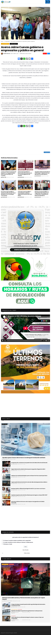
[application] (25, 328)
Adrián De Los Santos (7, 600)
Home (2, 41)
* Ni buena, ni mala (7, 544)
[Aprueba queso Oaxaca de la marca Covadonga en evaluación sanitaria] (25, 439)
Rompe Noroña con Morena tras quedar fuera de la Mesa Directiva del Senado (29, 462)
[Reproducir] (2, 340)
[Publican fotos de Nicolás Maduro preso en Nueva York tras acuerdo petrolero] (6, 477)
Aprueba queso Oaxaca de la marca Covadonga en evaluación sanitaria (23, 457)
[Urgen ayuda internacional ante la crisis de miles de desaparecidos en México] (6, 483)
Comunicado (21, 177)
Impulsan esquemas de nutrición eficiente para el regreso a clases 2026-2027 (29, 495)
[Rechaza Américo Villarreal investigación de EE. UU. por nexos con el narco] (6, 490)
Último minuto (14, 43)
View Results (25, 550)
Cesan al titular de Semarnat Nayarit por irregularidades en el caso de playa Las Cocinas (8, 173)
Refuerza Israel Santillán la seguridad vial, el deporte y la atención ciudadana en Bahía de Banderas (42, 193)
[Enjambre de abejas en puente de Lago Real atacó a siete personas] (6, 612)
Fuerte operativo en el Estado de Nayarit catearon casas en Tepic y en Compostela (27, 618)
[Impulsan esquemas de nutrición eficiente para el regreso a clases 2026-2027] (6, 496)
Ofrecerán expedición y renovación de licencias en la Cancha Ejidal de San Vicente (25, 173)
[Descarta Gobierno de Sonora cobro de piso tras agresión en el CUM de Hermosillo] (6, 502)
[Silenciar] (46, 340)
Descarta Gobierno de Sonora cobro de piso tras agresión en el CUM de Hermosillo (27, 502)
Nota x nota (4, 424)
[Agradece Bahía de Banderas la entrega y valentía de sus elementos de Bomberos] (42, 165)
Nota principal (5, 564)
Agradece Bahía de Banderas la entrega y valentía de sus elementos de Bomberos (42, 173)
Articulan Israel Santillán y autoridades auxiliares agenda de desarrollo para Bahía (25, 193)
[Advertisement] (25, 139)
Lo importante (7, 41)
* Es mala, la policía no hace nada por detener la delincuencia (18, 542)
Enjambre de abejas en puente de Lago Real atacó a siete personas (26, 610)
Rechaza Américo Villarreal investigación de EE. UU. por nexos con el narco (28, 488)
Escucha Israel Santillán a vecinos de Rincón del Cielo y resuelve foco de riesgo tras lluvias (8, 193)
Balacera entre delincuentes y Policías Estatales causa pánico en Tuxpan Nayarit (23, 598)
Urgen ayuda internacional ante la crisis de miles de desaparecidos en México (29, 482)
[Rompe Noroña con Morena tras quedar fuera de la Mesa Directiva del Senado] (6, 464)
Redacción (4, 177)
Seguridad (11, 564)
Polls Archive (27, 553)
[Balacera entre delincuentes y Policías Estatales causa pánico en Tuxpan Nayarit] (25, 579)
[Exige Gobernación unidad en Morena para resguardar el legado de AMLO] (6, 470)
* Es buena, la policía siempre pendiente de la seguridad (17, 540)
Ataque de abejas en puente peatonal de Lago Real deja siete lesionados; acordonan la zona (28, 605)
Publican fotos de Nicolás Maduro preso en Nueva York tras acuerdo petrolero (29, 475)
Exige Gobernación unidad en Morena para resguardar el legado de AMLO (28, 469)
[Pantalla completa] (48, 340)
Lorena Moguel (6, 53)
